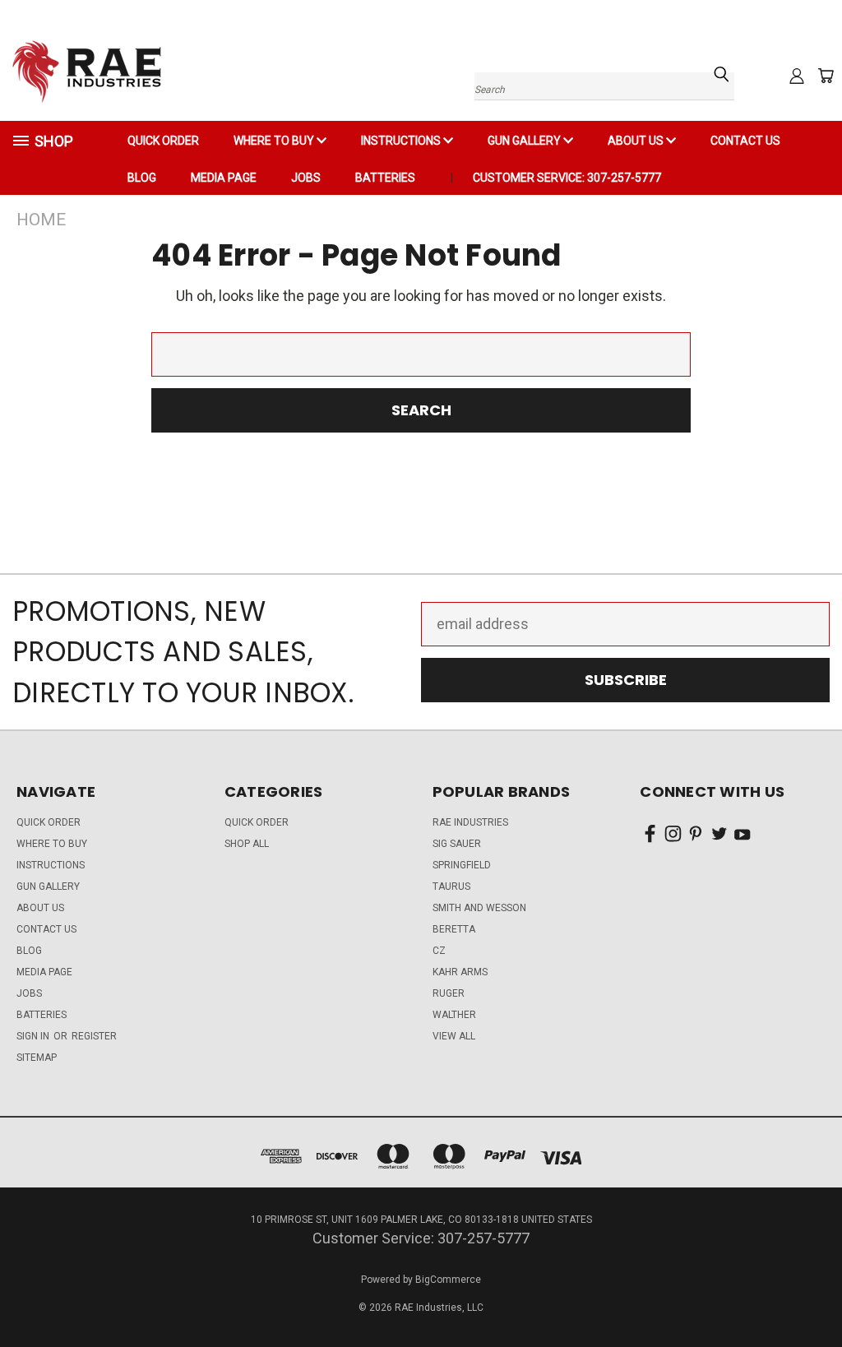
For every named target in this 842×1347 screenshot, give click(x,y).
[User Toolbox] (797, 75)
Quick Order (256, 822)
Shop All (246, 843)
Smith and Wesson (479, 908)
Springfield (462, 865)
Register (94, 1036)
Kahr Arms (460, 972)
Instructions (402, 140)
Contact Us (745, 140)
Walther (454, 1015)
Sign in (34, 1036)
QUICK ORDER (163, 140)
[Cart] (825, 75)
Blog (141, 177)
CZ (439, 950)
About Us (637, 140)
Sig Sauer (457, 843)
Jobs (306, 177)
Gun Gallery (525, 140)
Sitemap (36, 1057)
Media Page (224, 177)
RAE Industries (470, 822)
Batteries (385, 177)
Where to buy (275, 140)
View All (454, 1036)
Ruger (449, 993)
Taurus (451, 886)
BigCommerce (448, 1279)
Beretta (454, 929)
